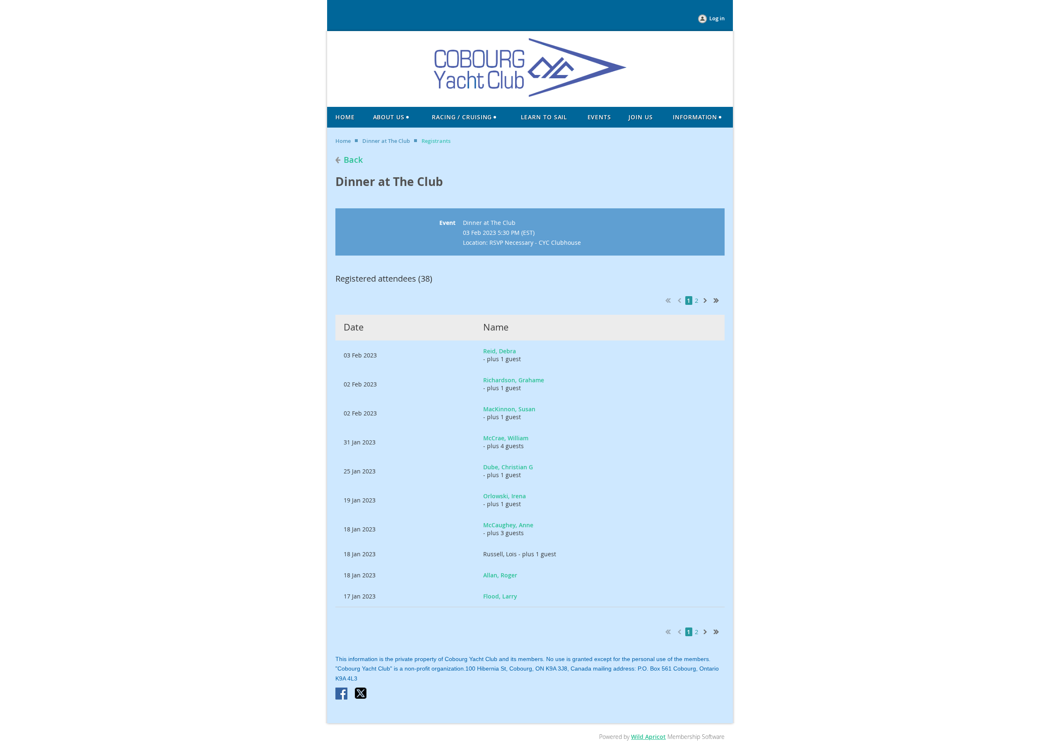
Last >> (719, 299)
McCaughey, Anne (508, 525)
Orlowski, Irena (504, 496)
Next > (707, 299)
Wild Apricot (648, 737)
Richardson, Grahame (513, 380)
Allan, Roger (500, 575)
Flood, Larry (500, 596)
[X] (361, 694)
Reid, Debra (499, 351)
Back (353, 159)
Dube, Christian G (508, 467)
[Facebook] (342, 694)
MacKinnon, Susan (509, 409)
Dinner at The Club (386, 141)
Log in (717, 18)
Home (343, 141)
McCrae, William (505, 438)
